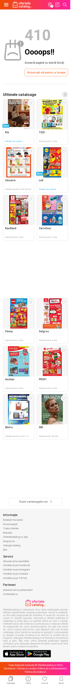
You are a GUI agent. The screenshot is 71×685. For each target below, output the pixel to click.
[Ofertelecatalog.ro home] (22, 4)
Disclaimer (9, 668)
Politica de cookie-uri (35, 672)
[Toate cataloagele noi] (65, 95)
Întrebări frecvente (13, 519)
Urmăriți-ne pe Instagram (16, 569)
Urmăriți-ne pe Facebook (16, 565)
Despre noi (9, 541)
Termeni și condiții (26, 668)
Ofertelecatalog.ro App (15, 536)
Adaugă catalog (11, 545)
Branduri (7, 532)
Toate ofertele (11, 528)
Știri (5, 549)
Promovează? (10, 524)
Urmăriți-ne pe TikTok (15, 578)
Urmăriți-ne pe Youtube (15, 573)
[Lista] (57, 5)
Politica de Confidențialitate (52, 668)
